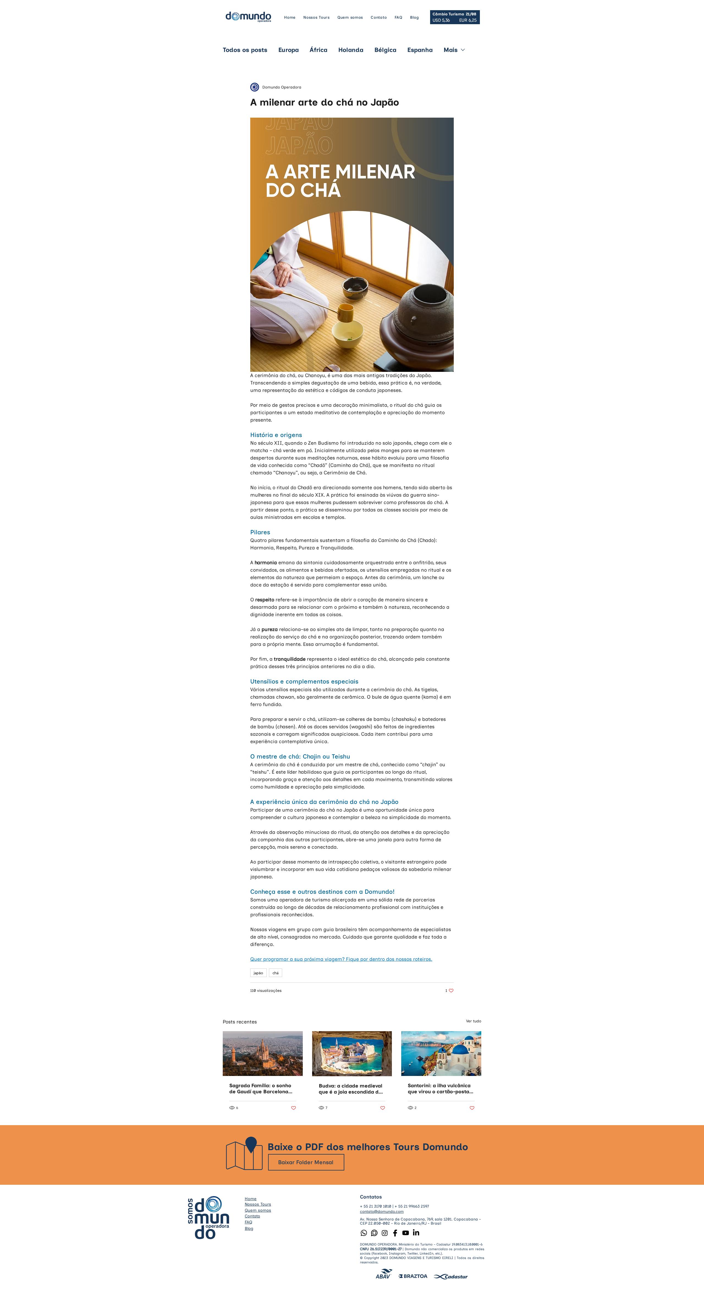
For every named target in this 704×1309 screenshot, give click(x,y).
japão (258, 972)
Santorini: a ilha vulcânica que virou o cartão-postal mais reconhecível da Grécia (439, 1089)
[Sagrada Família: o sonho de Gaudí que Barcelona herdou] (263, 1053)
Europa (288, 50)
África (318, 50)
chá (276, 972)
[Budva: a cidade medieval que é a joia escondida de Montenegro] (352, 1053)
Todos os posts (245, 50)
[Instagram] (385, 1233)
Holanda (350, 50)
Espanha (420, 50)
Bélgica (385, 50)
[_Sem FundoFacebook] (395, 1233)
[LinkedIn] (416, 1233)
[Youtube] (405, 1233)
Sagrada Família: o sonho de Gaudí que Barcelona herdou (260, 1089)
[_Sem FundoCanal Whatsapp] (374, 1233)
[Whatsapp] (364, 1233)
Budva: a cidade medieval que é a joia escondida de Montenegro (350, 1089)
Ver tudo (473, 1021)
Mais (451, 50)
